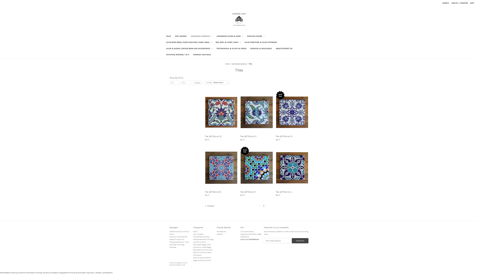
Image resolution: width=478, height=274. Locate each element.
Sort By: (209, 82)
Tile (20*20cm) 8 (213, 192)
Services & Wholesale (261, 48)
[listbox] (221, 82)
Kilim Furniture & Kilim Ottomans (261, 42)
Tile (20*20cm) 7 (248, 192)
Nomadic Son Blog (202, 54)
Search (446, 3)
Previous (210, 206)
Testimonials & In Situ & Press (231, 48)
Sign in (455, 3)
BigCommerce (182, 263)
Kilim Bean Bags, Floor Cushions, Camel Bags (187, 42)
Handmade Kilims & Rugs (229, 36)
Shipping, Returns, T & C (177, 54)
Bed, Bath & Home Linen (227, 42)
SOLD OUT (292, 115)
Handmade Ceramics (200, 36)
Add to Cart (221, 115)
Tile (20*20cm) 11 (248, 136)
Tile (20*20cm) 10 (284, 136)
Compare (220, 110)
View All (220, 234)
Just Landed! (181, 36)
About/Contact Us (284, 48)
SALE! (168, 36)
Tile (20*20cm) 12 (213, 136)
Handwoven (221, 232)
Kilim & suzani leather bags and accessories (188, 48)
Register (464, 3)
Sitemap (173, 247)
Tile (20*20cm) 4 (284, 192)
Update (197, 83)
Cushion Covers (254, 36)
